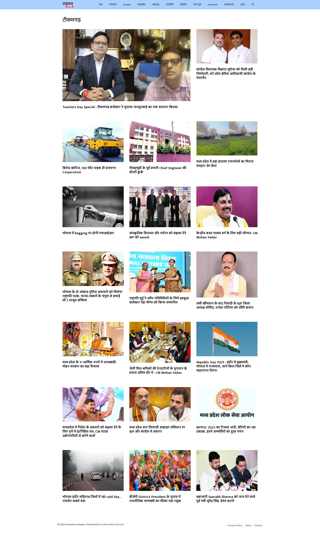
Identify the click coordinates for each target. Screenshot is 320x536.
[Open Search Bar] (253, 4)
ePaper (127, 4)
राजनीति (170, 4)
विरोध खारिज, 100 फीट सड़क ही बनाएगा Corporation (89, 170)
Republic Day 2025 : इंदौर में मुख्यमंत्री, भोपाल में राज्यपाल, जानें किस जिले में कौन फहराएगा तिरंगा (223, 366)
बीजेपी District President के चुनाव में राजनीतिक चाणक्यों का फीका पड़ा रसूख (155, 499)
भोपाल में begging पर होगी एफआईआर (88, 233)
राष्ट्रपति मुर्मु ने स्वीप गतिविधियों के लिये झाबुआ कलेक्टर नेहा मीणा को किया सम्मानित (159, 300)
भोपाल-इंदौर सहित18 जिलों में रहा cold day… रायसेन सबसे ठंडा (92, 499)
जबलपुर (155, 4)
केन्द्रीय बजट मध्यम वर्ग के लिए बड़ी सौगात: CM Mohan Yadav (227, 235)
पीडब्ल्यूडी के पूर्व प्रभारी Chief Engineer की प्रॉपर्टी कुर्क (157, 170)
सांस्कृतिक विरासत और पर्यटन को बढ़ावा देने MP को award (157, 235)
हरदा (243, 4)
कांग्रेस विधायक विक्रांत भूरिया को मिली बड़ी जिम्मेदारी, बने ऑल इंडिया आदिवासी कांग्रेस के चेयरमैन (226, 73)
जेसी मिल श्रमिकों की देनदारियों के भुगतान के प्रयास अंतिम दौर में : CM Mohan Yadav (158, 371)
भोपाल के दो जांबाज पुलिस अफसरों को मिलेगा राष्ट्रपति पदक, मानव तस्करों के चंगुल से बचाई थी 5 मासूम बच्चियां (92, 296)
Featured (213, 4)
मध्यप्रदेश (141, 4)
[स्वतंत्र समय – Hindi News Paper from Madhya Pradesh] (67, 4)
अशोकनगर (229, 4)
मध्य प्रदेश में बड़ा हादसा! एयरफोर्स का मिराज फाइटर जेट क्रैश (225, 164)
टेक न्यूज (197, 4)
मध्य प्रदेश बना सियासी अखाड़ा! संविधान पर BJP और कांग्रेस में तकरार (157, 429)
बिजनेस (183, 4)
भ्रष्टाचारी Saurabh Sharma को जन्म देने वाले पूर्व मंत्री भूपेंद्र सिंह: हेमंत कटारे (225, 499)
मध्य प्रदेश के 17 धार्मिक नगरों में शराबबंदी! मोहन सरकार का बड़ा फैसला (89, 364)
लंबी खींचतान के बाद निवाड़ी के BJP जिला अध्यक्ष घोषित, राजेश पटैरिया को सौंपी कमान (225, 305)
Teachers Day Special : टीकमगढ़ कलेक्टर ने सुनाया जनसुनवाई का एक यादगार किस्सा (120, 107)
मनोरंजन (112, 4)
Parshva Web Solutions (112, 524)
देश (100, 4)
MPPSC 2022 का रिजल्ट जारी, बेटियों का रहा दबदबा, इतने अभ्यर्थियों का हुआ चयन (226, 429)
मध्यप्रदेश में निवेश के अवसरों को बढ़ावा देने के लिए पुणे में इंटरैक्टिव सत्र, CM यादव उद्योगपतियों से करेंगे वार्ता (91, 431)
